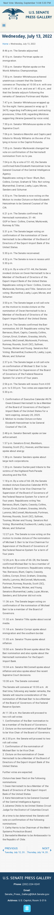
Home (5, 44)
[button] (3, 25)
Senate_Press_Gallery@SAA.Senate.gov (27, 894)
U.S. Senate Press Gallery (27, 877)
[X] (27, 908)
